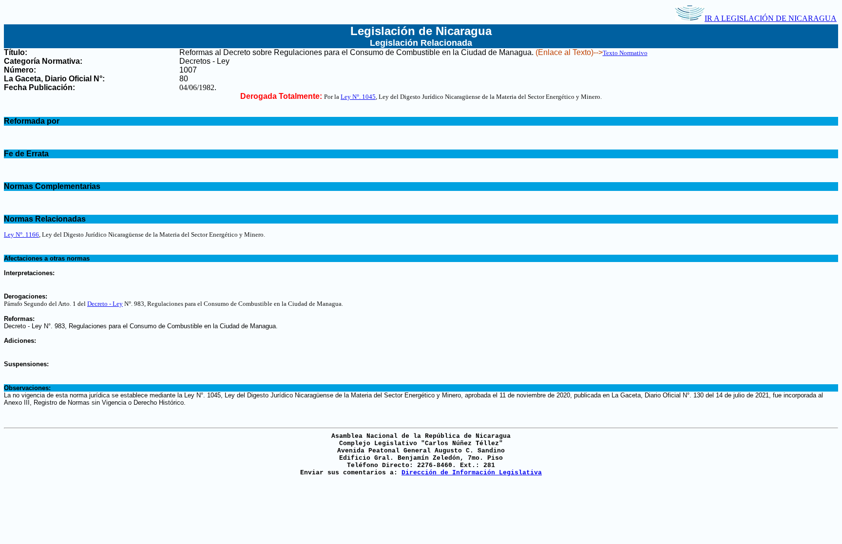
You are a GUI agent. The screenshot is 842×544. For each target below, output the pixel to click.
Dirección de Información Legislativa (472, 472)
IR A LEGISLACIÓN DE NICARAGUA (771, 18)
